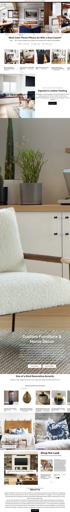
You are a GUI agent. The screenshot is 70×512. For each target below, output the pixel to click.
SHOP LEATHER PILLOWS (20, 26)
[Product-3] (21, 468)
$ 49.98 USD (25, 411)
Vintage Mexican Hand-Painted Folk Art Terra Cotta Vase (46, 476)
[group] (35, 1)
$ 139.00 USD (57, 70)
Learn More (52, 103)
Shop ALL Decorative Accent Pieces (35, 385)
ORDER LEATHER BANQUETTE (57, 32)
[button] (62, 4)
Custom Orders (49, 366)
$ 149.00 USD (44, 69)
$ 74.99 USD (46, 411)
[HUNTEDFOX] (35, 4)
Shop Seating (34, 366)
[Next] (62, 56)
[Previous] (40, 465)
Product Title (57, 474)
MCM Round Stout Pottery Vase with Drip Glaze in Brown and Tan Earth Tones (43, 410)
